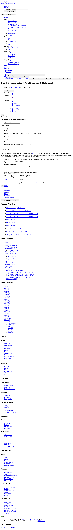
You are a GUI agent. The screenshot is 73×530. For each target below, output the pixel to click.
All (7, 242)
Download (7, 65)
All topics (7, 387)
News (9, 255)
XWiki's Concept (12, 21)
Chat (5, 373)
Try (5, 67)
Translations (11, 56)
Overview (7, 423)
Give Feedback (8, 505)
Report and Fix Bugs (10, 510)
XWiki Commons (9, 446)
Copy (15, 94)
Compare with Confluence (18, 25)
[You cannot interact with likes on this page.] (2, 186)
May (10, 328)
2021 (7, 312)
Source (15, 102)
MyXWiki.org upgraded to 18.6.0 (15, 208)
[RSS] (5, 242)
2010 (7, 294)
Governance (7, 459)
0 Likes (6, 186)
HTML (6, 141)
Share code (7, 513)
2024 (7, 316)
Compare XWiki (12, 24)
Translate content (9, 507)
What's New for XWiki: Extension (21, 275)
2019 (7, 308)
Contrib (14, 250)
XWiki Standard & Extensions (16, 48)
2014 (7, 301)
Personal (9, 263)
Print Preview (17, 99)
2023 (7, 315)
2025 (7, 318)
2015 (7, 302)
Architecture (7, 407)
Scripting (6, 409)
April (10, 326)
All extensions (8, 435)
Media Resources (9, 356)
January (11, 321)
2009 (7, 293)
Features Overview (9, 389)
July (10, 331)
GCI (12, 258)
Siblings (15, 103)
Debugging (7, 493)
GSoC (13, 260)
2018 (7, 307)
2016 (7, 304)
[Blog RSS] (15, 527)
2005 (6, 286)
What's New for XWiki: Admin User (22, 272)
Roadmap (10, 29)
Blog (5, 77)
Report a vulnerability (10, 511)
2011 (7, 296)
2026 (7, 320)
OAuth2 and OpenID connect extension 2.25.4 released (22, 214)
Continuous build (9, 490)
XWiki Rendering (9, 445)
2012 (7, 297)
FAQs (9, 60)
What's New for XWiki (14, 271)
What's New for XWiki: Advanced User (22, 274)
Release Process (8, 472)
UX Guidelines (8, 479)
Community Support (13, 62)
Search (6, 9)
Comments (16, 105)
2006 (6, 288)
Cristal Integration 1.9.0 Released (15, 229)
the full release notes (9, 180)
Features (13, 247)
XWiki (10, 38)
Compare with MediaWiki (18, 27)
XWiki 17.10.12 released (13, 226)
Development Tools (9, 477)
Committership (8, 462)
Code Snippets (12, 41)
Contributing (7, 502)
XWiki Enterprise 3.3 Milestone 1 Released (16, 78)
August (11, 332)
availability (35, 153)
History (15, 108)
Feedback (10, 57)
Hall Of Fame (8, 464)
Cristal (9, 49)
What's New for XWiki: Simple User (21, 277)
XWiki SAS (41, 521)
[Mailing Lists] (13, 527)
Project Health (8, 461)
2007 (7, 289)
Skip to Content (5, 1)
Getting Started (8, 385)
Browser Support (9, 465)
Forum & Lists (8, 371)
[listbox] (36, 135)
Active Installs (12, 33)
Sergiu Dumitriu (15, 87)
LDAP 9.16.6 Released (12, 223)
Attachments (16, 107)
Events (13, 256)
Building (6, 489)
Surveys (9, 266)
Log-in (6, 7)
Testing (6, 492)
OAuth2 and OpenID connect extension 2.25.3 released (22, 217)
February (12, 323)
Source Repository (9, 487)
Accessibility (7, 360)
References (11, 32)
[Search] (9, 9)
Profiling (6, 495)
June (10, 329)
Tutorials (9, 269)
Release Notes (8, 350)
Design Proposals (9, 480)
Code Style (7, 474)
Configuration (8, 399)
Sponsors (6, 374)
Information (16, 110)
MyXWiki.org (11, 253)
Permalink (32, 183)
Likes (15, 111)
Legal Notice (8, 358)
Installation (7, 397)
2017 (7, 305)
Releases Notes (12, 30)
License (10, 35)
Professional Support (13, 64)
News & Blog (12, 22)
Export (15, 97)
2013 (7, 299)
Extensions (11, 40)
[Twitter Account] (11, 527)
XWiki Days (11, 279)
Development (11, 54)
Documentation (8, 368)
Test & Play (7, 503)
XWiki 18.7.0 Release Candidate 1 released (18, 211)
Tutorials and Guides (10, 412)
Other (9, 261)
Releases (26, 183)
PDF (5, 130)
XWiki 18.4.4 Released (12, 220)
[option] (38, 131)
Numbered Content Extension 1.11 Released (18, 232)
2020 (7, 310)
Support (6, 366)
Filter (2, 122)
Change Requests (9, 197)
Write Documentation (10, 508)
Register (6, 6)
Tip (8, 267)
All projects (11, 45)
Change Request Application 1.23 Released (18, 235)
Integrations (10, 252)
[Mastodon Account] (5, 527)
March (11, 324)
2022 (7, 313)
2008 (7, 291)
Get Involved (11, 52)
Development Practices (10, 475)
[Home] (5, 75)
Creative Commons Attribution (29, 519)
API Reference (8, 410)
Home (6, 17)
